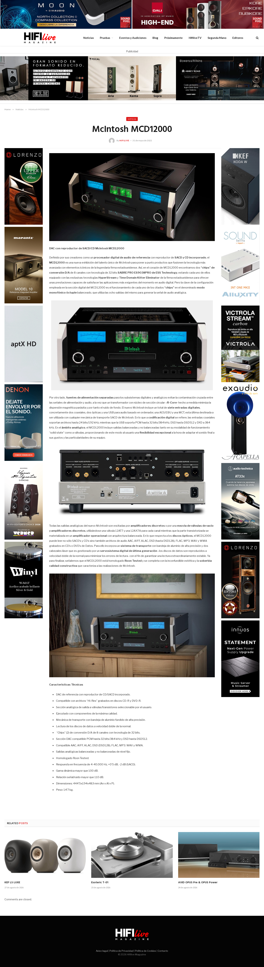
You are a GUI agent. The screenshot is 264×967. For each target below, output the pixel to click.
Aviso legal (102, 950)
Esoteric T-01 (99, 883)
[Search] (257, 38)
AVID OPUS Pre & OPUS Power (197, 883)
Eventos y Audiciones (132, 37)
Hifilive (124, 140)
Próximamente (173, 37)
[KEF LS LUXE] (45, 855)
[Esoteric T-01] (132, 855)
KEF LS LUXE (12, 883)
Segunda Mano (217, 37)
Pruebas (105, 37)
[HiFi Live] (39, 38)
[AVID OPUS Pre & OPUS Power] (219, 855)
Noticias (88, 37)
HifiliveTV (195, 37)
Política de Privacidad (121, 950)
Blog (155, 37)
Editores (237, 37)
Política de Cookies (145, 950)
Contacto (163, 950)
